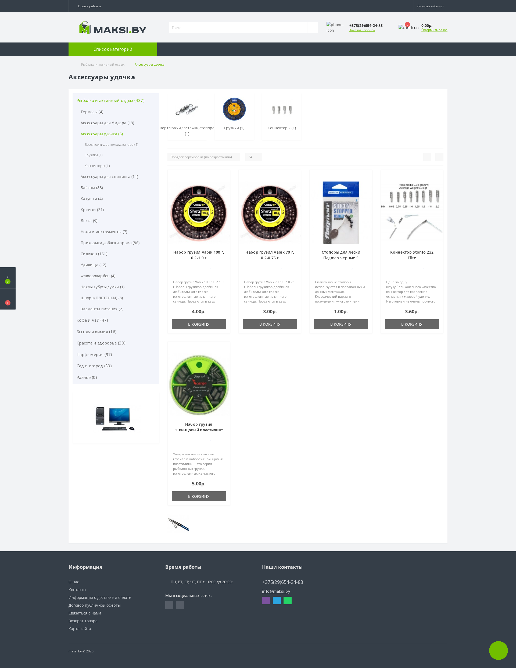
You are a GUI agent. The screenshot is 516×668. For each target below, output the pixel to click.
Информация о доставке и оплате (100, 597)
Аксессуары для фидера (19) (107, 122)
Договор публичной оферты (95, 605)
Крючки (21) (92, 209)
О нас (74, 581)
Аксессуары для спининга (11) (109, 176)
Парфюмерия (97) (94, 354)
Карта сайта (80, 628)
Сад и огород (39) (94, 365)
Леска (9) (89, 220)
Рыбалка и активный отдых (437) (110, 100)
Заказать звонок (362, 30)
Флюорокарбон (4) (98, 275)
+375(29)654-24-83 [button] (282, 582)
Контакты (77, 589)
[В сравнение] (224, 184)
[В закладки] (224, 176)
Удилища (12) (93, 264)
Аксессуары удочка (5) (102, 133)
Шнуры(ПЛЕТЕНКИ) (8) (102, 297)
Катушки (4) (92, 198)
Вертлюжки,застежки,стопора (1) (111, 144)
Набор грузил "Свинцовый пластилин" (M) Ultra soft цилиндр (199, 430)
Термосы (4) (92, 111)
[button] (88, 6)
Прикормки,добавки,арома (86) (110, 242)
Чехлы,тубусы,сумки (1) (103, 286)
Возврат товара (83, 620)
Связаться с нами (85, 613)
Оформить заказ (434, 29)
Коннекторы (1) (97, 165)
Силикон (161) (94, 253)
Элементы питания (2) (102, 308)
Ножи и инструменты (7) (104, 231)
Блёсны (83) (92, 187)
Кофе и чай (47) (92, 320)
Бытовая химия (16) (96, 331)
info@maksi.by (276, 591)
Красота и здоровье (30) (101, 343)
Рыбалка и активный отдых (102, 64)
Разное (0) (87, 377)
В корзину (198, 324)
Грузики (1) (94, 154)
